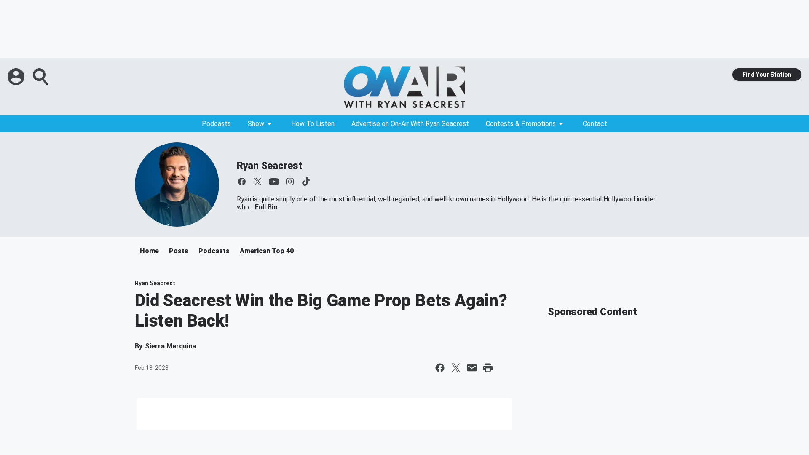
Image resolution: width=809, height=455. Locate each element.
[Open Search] (41, 76)
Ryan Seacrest (270, 165)
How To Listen (313, 124)
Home (149, 251)
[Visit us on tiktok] (306, 182)
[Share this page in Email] (472, 368)
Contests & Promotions (521, 124)
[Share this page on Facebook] (440, 368)
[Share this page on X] (456, 368)
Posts (178, 251)
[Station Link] (404, 87)
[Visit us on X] (258, 182)
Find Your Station (766, 74)
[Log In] (17, 76)
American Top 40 (267, 251)
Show (256, 124)
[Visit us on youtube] (274, 182)
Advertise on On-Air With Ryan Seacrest (410, 124)
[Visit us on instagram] (290, 182)
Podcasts (216, 124)
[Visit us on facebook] (242, 182)
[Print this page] (488, 368)
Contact (595, 124)
